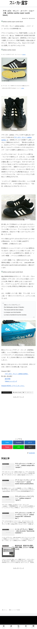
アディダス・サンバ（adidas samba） (17, 373)
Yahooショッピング (11, 381)
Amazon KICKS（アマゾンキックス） (13, 385)
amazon (24, 54)
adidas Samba (18, 392)
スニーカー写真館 (7, 392)
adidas (22, 88)
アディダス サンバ (28, 392)
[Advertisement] (18, 417)
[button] (33, 332)
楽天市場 (7, 379)
